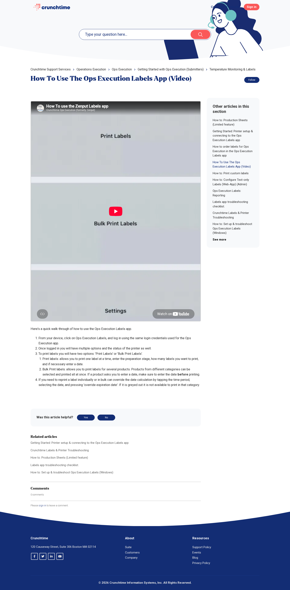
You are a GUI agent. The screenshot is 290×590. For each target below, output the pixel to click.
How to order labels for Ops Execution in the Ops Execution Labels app (233, 151)
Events (196, 552)
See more (219, 239)
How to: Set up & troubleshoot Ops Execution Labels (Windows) (72, 472)
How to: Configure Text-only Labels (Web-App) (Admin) (231, 182)
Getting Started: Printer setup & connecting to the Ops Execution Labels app (80, 443)
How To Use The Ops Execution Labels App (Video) (232, 164)
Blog (195, 557)
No (106, 417)
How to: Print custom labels (231, 173)
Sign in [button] (251, 7)
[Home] (52, 7)
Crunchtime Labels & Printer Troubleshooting (60, 450)
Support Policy (201, 547)
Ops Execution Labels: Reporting (227, 193)
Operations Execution (91, 69)
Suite (128, 547)
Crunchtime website (225, 7)
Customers (132, 552)
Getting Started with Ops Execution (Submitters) (171, 69)
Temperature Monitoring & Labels (232, 69)
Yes (86, 417)
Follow (251, 80)
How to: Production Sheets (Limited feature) (59, 457)
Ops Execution (122, 69)
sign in (42, 505)
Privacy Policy (201, 563)
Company (131, 557)
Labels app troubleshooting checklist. (55, 465)
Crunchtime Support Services (51, 69)
